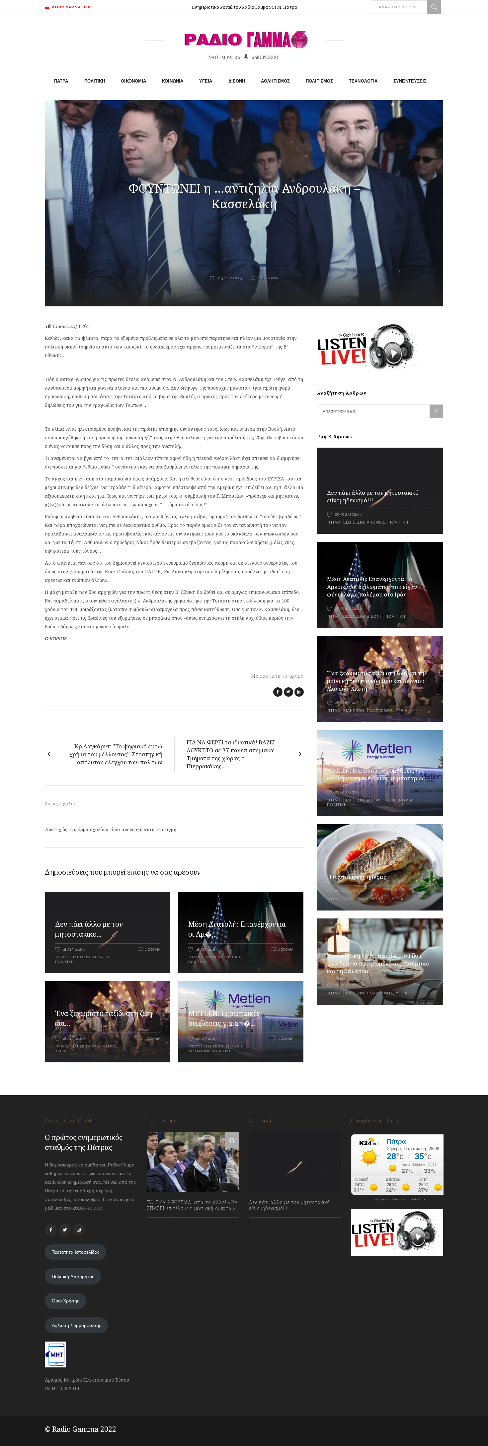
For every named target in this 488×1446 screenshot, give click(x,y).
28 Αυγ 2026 (72, 949)
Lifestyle (378, 899)
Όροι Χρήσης (65, 1300)
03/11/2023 (229, 278)
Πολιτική (64, 962)
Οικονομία (199, 1051)
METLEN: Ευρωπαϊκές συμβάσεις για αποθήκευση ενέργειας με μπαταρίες (376, 774)
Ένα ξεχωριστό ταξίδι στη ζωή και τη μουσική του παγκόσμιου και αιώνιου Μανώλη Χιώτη (375, 681)
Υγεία (61, 1051)
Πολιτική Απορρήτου (73, 1276)
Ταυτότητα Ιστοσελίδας (76, 1252)
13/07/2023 (165, 1223)
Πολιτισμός (104, 1046)
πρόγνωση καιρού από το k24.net (401, 1199)
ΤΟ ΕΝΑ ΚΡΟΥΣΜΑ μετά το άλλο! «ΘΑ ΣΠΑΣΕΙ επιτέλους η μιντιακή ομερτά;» (192, 1205)
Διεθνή (232, 957)
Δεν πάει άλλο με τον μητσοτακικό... (89, 929)
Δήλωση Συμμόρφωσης (76, 1325)
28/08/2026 (347, 514)
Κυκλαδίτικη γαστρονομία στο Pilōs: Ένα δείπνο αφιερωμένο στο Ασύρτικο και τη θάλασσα (378, 963)
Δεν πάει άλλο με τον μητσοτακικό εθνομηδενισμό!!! (373, 496)
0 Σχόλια (268, 278)
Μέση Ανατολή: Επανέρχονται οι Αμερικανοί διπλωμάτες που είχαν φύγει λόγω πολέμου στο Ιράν (372, 586)
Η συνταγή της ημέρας (356, 877)
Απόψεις (101, 957)
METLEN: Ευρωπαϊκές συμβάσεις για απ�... (224, 1018)
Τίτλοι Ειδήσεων (72, 957)
